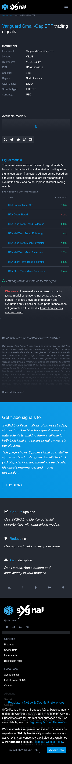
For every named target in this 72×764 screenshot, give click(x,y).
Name (10, 197)
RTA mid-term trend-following (25, 233)
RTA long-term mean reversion (26, 243)
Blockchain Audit (13, 660)
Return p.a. (60, 197)
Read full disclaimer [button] (13, 392)
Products (9, 644)
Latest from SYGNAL (15, 680)
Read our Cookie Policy (48, 742)
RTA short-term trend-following (26, 261)
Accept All (56, 749)
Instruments (7, 15)
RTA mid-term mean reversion (25, 252)
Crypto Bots (10, 650)
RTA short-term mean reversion (26, 271)
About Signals (11, 674)
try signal (15, 485)
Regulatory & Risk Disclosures (48, 722)
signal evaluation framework (19, 173)
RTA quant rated (18, 214)
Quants (8, 685)
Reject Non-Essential (23, 749)
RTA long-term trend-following (26, 224)
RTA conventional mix (20, 205)
